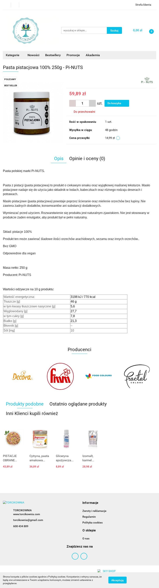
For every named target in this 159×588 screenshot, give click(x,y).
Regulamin (89, 516)
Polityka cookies (92, 522)
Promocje (73, 55)
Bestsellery (53, 55)
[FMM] (34, 376)
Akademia (93, 55)
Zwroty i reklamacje (94, 510)
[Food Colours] (72, 376)
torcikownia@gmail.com (28, 520)
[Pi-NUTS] (147, 79)
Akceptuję (117, 580)
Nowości (33, 55)
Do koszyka (114, 103)
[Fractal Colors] (111, 376)
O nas (85, 538)
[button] (90, 503)
